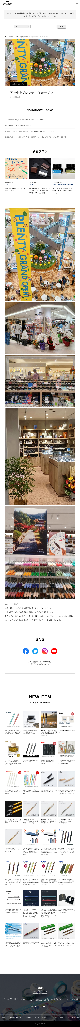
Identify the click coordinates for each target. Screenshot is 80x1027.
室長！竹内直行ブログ (18, 84)
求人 (67, 999)
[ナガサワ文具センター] (40, 990)
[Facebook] (40, 1006)
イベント (54, 1017)
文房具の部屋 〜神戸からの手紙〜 (62, 184)
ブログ (7, 184)
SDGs (30, 1000)
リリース (31, 184)
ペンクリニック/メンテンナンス (52, 999)
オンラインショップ (41, 1017)
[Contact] (48, 1006)
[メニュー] (77, 3)
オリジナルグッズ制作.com (30, 999)
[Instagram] (32, 1006)
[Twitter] (36, 1006)
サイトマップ (64, 1017)
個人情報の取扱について (44, 1000)
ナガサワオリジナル (16, 1017)
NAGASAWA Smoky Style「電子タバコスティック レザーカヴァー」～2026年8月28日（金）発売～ (40, 191)
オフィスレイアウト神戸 (10, 999)
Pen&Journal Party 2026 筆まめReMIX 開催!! (15, 189)
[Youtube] (44, 1006)
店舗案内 (29, 1017)
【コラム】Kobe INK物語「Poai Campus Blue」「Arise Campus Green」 (62, 191)
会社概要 (75, 999)
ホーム (4, 1017)
